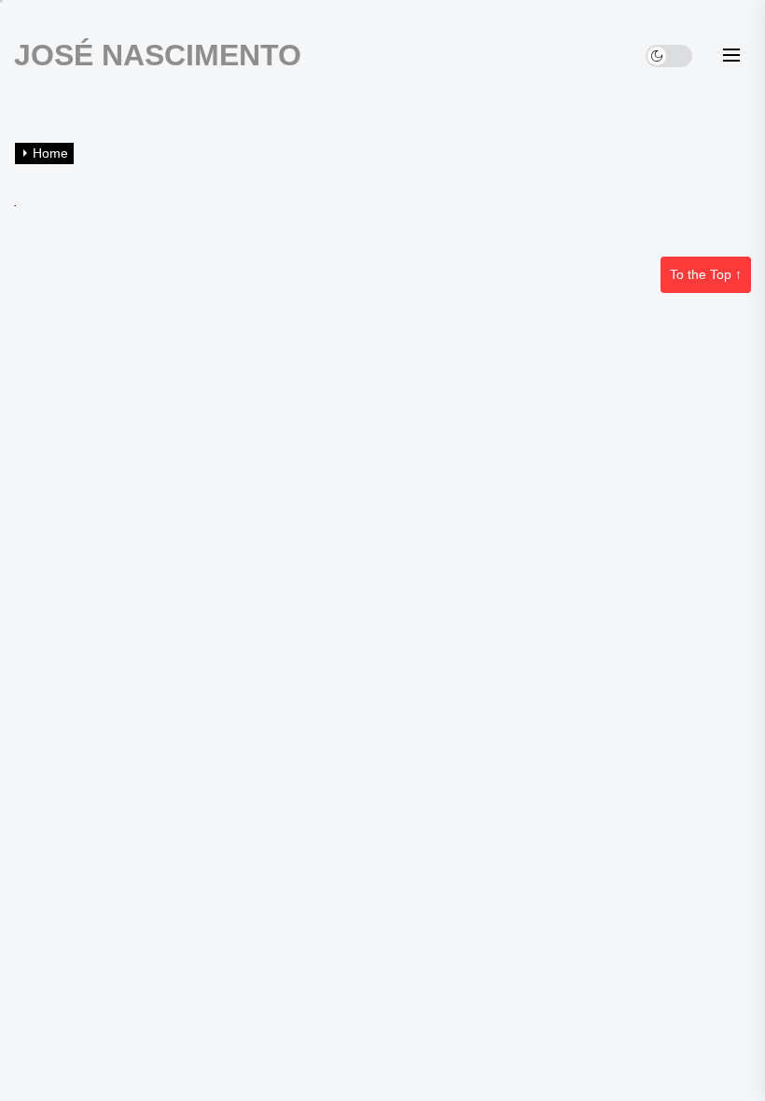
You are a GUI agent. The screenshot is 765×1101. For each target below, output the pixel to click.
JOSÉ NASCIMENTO (157, 55)
